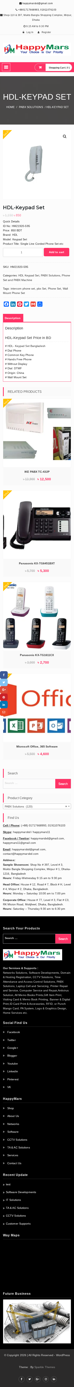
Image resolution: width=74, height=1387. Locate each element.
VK (9, 1087)
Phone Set (54, 288)
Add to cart (56, 252)
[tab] (12, 318)
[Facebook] (4, 675)
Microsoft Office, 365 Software (37, 746)
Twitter (11, 1040)
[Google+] (4, 690)
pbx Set (41, 288)
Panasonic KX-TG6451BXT (37, 563)
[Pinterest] (4, 697)
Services (12, 1155)
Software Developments (21, 1192)
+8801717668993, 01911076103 (37, 9)
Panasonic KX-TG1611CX (37, 655)
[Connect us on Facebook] (21, 1379)
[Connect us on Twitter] (30, 1379)
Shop (10, 1108)
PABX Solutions (31, 107)
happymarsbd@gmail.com (37, 3)
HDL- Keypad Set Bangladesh (26, 346)
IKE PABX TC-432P (37, 471)
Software (13, 1131)
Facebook (13, 1032)
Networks (13, 1124)
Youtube (12, 1063)
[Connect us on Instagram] (46, 1379)
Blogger (12, 1055)
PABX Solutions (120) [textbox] (36, 806)
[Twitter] (4, 682)
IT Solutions (13, 1199)
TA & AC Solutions (18, 1147)
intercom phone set (23, 288)
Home (10, 107)
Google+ (12, 1047)
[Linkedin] (4, 704)
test (8, 1184)
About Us (13, 1116)
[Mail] (4, 712)
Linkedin (12, 1071)
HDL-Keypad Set (18, 338)
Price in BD (42, 338)
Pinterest (13, 1079)
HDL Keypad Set (28, 275)
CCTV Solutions (17, 1139)
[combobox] (37, 806)
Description (13, 318)
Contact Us (14, 1163)
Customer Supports (18, 1223)
